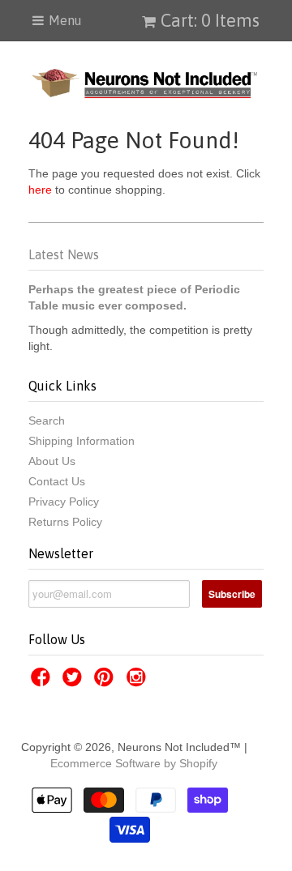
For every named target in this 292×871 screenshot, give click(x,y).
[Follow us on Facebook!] (43, 682)
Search (46, 420)
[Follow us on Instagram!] (139, 682)
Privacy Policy (63, 501)
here (40, 189)
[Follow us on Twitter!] (74, 682)
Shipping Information (81, 440)
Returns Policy (65, 521)
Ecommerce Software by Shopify (133, 763)
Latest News (63, 254)
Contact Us (56, 481)
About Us (51, 461)
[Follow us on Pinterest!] (106, 682)
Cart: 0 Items (210, 20)
